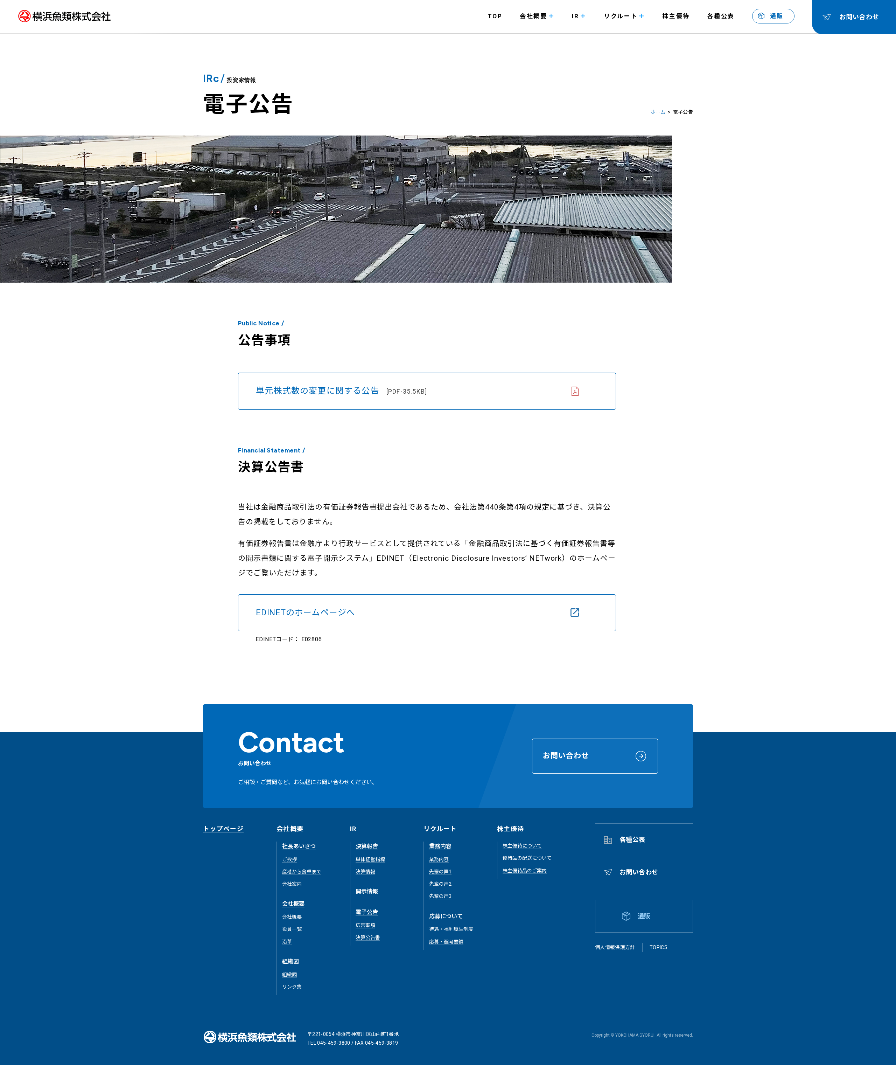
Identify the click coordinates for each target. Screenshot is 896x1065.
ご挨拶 (289, 859)
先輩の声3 (440, 896)
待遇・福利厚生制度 (451, 929)
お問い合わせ (639, 872)
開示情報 (367, 891)
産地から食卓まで (301, 871)
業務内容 (440, 846)
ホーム (658, 112)
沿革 (287, 942)
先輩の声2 (440, 884)
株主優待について (522, 846)
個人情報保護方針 (615, 947)
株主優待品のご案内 (525, 870)
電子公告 (367, 912)
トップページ (223, 828)
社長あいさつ (299, 846)
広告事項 (365, 925)
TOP (495, 16)
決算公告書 (368, 937)
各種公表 (721, 16)
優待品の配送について (527, 858)
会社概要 (293, 903)
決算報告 (367, 846)
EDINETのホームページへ (305, 612)
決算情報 (365, 871)
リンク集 (292, 987)
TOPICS (658, 947)
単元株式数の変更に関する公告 (341, 391)
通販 (777, 16)
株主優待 (676, 16)
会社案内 (292, 884)
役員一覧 (292, 929)
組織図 (290, 961)
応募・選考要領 (446, 942)
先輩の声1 (440, 871)
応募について (446, 916)
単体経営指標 (370, 859)
